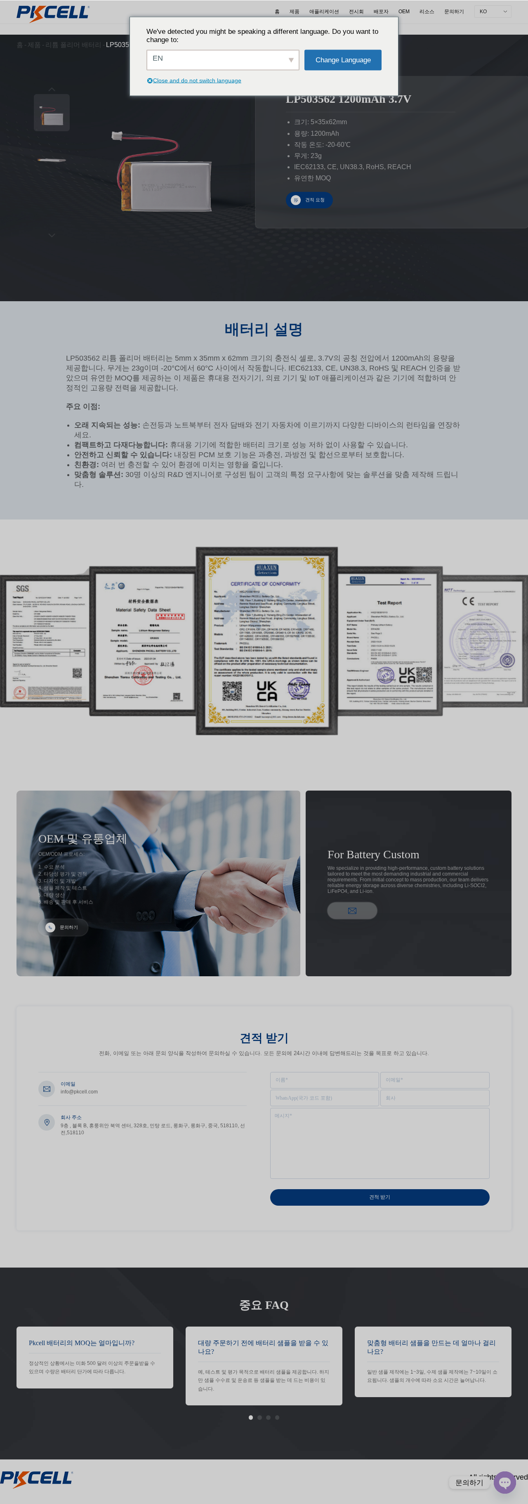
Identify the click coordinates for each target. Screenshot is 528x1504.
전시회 (356, 11)
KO (483, 11)
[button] (251, 1417)
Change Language (343, 60)
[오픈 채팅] (505, 1482)
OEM (404, 11)
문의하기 (454, 11)
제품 (294, 11)
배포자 (381, 11)
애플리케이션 (324, 11)
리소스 (427, 11)
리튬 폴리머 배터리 (73, 44)
